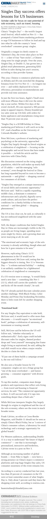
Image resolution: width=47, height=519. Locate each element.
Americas (13, 6)
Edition (31, 2)
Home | (4, 6)
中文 (12, 517)
